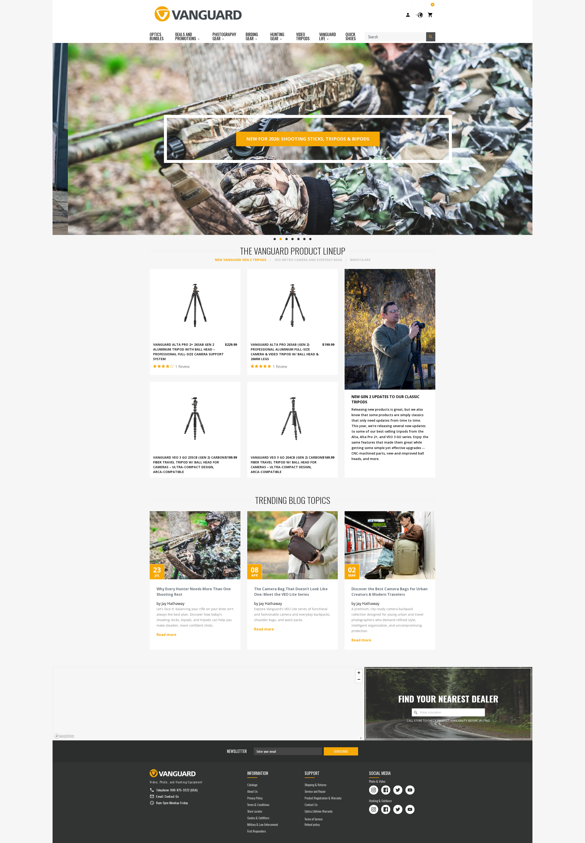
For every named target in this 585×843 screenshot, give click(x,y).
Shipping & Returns (315, 784)
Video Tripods (303, 36)
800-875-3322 (179, 789)
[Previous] (57, 139)
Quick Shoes (351, 36)
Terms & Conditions (258, 804)
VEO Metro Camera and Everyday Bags (308, 260)
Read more (166, 634)
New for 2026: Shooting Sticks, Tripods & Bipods (292, 139)
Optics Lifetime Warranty (318, 811)
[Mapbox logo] (64, 736)
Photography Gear (224, 36)
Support (312, 773)
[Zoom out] (359, 679)
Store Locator (254, 811)
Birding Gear (252, 36)
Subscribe (341, 751)
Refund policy (312, 824)
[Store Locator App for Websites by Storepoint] (360, 738)
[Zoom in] (359, 672)
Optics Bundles (157, 36)
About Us (252, 791)
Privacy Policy (255, 797)
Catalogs (252, 784)
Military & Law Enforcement (262, 824)
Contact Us (172, 796)
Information (257, 773)
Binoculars (360, 260)
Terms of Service (314, 818)
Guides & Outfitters (258, 817)
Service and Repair (315, 791)
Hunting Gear (277, 36)
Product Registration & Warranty (323, 797)
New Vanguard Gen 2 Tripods (240, 260)
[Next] (527, 139)
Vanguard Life (327, 36)
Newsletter (237, 751)
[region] (208, 703)
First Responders (256, 831)
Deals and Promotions (186, 36)
